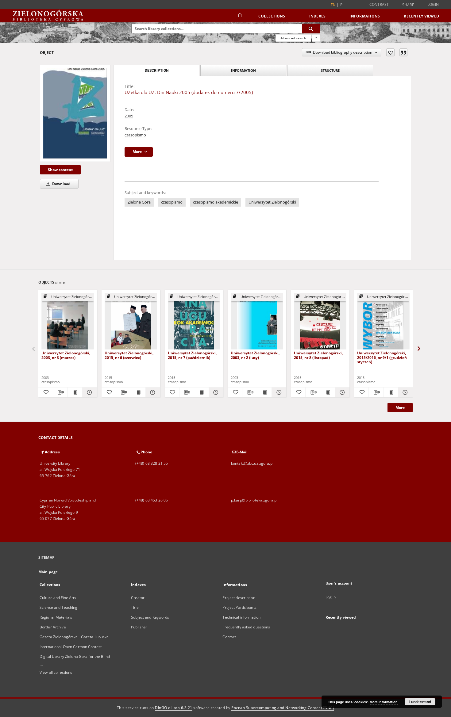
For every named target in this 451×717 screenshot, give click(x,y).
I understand (420, 701)
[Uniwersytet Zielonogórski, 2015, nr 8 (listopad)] (320, 321)
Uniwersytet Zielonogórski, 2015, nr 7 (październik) (192, 355)
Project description (238, 597)
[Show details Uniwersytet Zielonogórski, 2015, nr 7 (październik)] (215, 392)
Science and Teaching (58, 607)
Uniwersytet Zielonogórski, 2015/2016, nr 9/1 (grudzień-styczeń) (382, 357)
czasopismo (135, 135)
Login (433, 4)
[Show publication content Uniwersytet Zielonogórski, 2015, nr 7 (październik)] (201, 392)
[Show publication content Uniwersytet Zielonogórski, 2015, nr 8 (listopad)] (327, 392)
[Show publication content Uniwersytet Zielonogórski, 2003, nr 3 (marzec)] (75, 392)
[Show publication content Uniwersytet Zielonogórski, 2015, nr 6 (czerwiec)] (138, 392)
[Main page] (239, 16)
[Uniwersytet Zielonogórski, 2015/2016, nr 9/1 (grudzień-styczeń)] (383, 321)
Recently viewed (421, 16)
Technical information (241, 617)
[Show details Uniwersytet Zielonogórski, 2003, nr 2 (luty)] (278, 392)
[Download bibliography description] (60, 392)
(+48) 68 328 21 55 (151, 463)
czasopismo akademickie (215, 202)
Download (61, 183)
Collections (271, 16)
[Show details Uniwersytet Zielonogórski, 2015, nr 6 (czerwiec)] (152, 392)
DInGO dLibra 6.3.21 (173, 707)
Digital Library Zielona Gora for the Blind (75, 656)
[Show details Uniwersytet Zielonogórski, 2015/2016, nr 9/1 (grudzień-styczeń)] (404, 392)
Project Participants (239, 607)
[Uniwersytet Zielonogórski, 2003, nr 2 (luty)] (257, 321)
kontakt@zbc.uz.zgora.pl (252, 463)
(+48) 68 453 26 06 (151, 500)
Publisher (139, 627)
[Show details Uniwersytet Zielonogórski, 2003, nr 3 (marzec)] (89, 392)
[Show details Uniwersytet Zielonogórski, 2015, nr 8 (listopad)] (341, 392)
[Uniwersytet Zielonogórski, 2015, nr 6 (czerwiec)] (131, 321)
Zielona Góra (139, 202)
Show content (60, 169)
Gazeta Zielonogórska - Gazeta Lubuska (74, 636)
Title (135, 607)
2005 (129, 116)
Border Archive (53, 627)
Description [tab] (156, 70)
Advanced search (293, 38)
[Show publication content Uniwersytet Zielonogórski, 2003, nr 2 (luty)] (264, 392)
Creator (138, 597)
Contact (229, 636)
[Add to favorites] (390, 52)
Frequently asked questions (246, 627)
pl (342, 5)
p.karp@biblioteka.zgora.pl (254, 500)
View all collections (56, 672)
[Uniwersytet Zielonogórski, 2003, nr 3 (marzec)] (68, 321)
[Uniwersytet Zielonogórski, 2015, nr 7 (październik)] (194, 321)
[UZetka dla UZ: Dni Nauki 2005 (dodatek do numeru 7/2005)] (75, 113)
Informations (364, 16)
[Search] (311, 28)
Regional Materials (56, 617)
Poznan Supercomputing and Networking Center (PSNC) (282, 707)
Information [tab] (243, 70)
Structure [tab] (330, 70)
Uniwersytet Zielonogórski (272, 202)
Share (408, 4)
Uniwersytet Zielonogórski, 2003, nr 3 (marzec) (65, 355)
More (400, 407)
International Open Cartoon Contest (71, 646)
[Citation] (403, 52)
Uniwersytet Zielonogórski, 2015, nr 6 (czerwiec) (129, 355)
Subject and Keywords (150, 617)
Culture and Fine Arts (58, 597)
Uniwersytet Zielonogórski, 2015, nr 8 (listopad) (318, 355)
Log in (331, 597)
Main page (48, 571)
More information (384, 702)
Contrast (379, 4)
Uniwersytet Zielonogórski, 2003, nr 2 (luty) (255, 355)
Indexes (317, 16)
